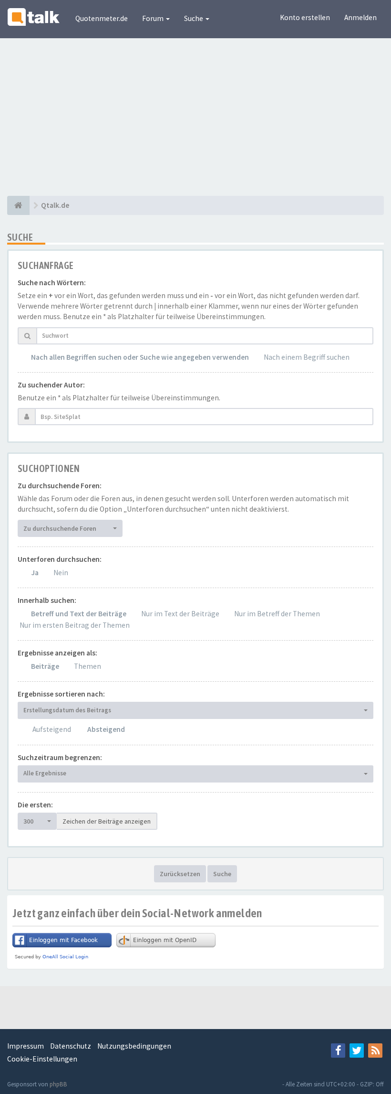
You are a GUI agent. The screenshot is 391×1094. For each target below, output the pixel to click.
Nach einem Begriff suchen (307, 357)
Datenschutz (70, 1046)
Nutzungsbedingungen (134, 1046)
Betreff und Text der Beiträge (78, 613)
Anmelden (360, 17)
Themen (87, 666)
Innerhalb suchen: (47, 600)
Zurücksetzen (180, 873)
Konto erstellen (305, 17)
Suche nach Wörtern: (52, 282)
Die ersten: (35, 804)
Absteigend (106, 729)
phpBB (58, 1084)
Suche (194, 18)
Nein (60, 572)
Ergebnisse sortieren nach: (61, 693)
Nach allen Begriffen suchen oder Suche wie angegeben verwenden (140, 357)
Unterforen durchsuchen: (60, 559)
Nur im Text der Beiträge (180, 613)
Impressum (25, 1046)
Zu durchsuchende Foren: (60, 485)
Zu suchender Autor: (51, 384)
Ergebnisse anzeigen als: (57, 652)
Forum (153, 18)
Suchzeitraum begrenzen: (60, 757)
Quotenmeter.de (101, 18)
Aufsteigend (51, 729)
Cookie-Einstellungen (42, 1058)
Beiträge (45, 666)
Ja (35, 572)
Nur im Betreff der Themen (277, 613)
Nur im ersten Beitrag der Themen (75, 625)
